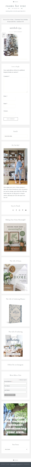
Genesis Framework (25, 464)
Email (5, 103)
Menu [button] (16, 1)
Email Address (8, 381)
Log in (18, 464)
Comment (6, 76)
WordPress (13, 464)
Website (6, 111)
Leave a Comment (18, 31)
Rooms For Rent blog (15, 8)
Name (5, 96)
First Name (7, 385)
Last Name (7, 390)
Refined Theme (14, 464)
